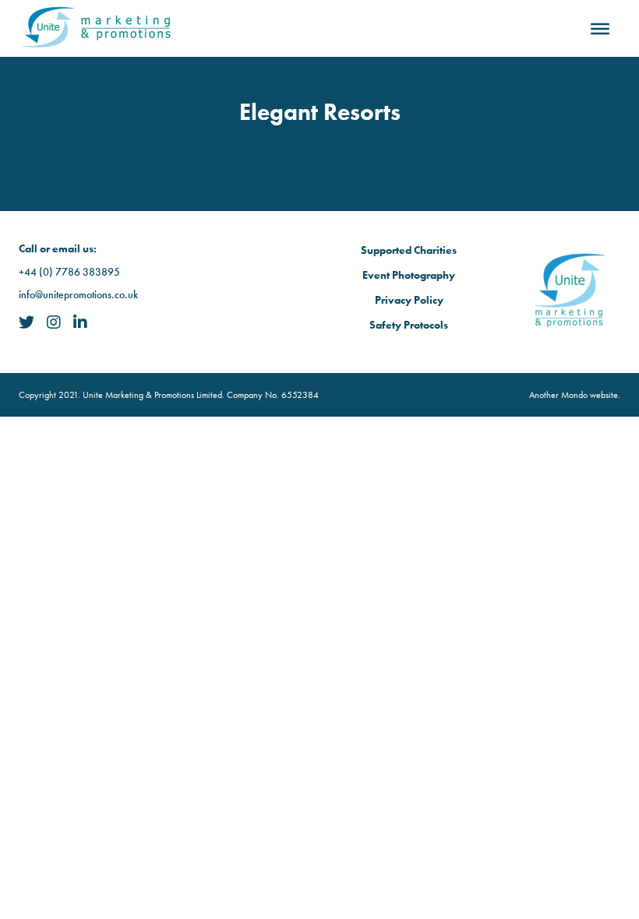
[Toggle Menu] (600, 28)
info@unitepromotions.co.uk (78, 294)
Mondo (574, 395)
